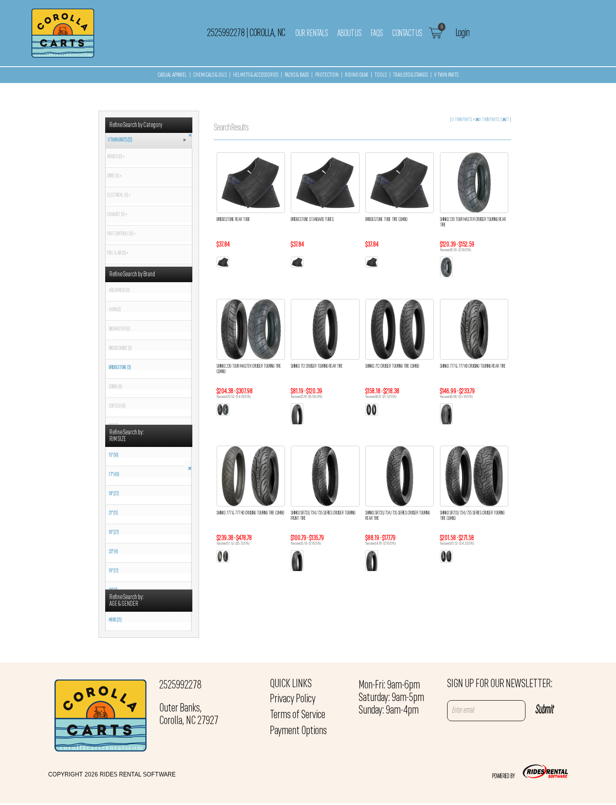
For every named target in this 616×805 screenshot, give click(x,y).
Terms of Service (297, 715)
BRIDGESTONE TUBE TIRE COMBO (386, 219)
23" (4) (113, 551)
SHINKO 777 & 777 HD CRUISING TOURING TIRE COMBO (250, 513)
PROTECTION (327, 75)
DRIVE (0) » (114, 176)
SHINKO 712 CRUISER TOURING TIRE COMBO (392, 366)
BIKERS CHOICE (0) (120, 348)
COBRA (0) (115, 387)
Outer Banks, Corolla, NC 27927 (188, 715)
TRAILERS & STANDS (410, 75)
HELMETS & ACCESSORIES (255, 75)
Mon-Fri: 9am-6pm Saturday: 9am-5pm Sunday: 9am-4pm (391, 698)
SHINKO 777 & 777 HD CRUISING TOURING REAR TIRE (473, 366)
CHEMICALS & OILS (210, 75)
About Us (349, 33)
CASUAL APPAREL (172, 75)
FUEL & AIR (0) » (117, 253)
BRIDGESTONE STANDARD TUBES (312, 219)
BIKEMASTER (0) (119, 329)
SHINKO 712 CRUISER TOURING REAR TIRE (317, 366)
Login (462, 33)
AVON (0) (115, 309)
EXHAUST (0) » (116, 214)
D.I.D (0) (113, 425)
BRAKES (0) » (115, 156)
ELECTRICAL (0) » (118, 195)
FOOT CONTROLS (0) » (120, 233)
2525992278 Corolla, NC (246, 33)
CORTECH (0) (117, 406)
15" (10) (113, 455)
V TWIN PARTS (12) (120, 140)
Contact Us (407, 33)
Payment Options (298, 731)
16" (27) (114, 532)
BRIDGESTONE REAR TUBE (233, 219)
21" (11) (113, 513)
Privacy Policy (293, 699)
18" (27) (114, 493)
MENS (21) (115, 620)
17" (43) (114, 474)
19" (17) (113, 571)
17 (508, 119)
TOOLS (381, 75)
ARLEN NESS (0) (119, 290)
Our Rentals (311, 33)
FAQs (377, 33)
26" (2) (113, 590)
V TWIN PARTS (446, 75)
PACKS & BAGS (297, 75)
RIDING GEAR (356, 75)
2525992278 (180, 685)
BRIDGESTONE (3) (120, 367)
